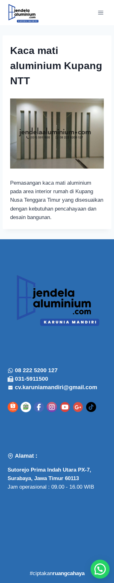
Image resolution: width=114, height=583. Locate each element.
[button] (100, 569)
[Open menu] (100, 12)
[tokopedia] (26, 407)
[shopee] (13, 407)
